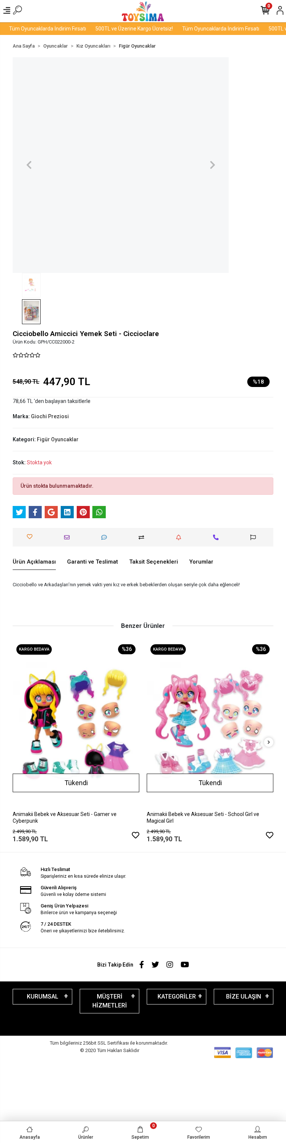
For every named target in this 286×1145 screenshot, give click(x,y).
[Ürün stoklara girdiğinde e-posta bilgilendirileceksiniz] (180, 537)
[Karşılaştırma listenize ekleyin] (143, 537)
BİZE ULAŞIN (243, 996)
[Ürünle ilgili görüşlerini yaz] (105, 537)
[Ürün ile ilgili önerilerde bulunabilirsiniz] (254, 537)
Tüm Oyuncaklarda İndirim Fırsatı (40, 29)
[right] (269, 742)
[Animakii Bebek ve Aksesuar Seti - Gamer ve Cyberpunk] (76, 725)
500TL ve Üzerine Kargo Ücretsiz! (127, 29)
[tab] (34, 562)
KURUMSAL (42, 996)
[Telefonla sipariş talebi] (217, 537)
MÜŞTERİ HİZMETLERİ (109, 1001)
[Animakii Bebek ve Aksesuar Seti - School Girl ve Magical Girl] (210, 725)
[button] (29, 165)
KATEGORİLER (177, 996)
